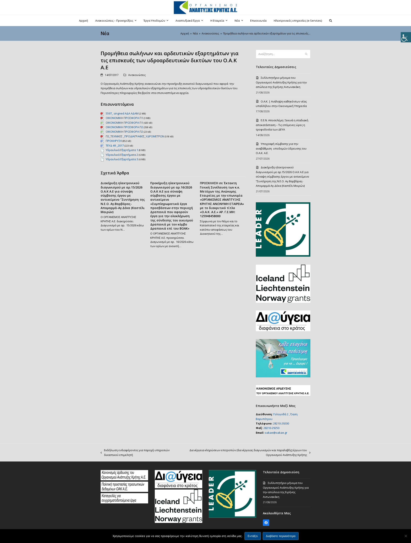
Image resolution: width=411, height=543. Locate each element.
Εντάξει (253, 536)
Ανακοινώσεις (137, 75)
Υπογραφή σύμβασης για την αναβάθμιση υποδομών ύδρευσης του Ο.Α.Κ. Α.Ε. (281, 148)
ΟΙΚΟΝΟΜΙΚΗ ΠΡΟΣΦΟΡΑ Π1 (124, 118)
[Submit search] (306, 54)
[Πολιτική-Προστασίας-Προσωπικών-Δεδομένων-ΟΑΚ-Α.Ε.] (124, 491)
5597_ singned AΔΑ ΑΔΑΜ (122, 113)
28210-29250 (271, 428)
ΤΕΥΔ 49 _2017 (115, 145)
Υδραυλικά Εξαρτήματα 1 (122, 150)
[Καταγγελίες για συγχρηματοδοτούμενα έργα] (124, 502)
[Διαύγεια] (178, 487)
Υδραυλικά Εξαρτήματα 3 (122, 159)
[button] (330, 20)
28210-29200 (281, 423)
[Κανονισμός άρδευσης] (124, 479)
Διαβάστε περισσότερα (280, 536)
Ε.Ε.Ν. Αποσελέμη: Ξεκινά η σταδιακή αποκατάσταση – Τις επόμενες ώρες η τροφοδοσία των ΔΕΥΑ (282, 124)
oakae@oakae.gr (276, 433)
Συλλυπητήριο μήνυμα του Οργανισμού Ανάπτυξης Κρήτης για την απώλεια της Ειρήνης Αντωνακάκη (281, 82)
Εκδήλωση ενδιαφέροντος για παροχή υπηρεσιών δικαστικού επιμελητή (135, 452)
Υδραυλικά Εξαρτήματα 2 (122, 155)
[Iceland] (178, 522)
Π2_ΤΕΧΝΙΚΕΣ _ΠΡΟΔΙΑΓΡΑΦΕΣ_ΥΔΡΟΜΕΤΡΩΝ (135, 136)
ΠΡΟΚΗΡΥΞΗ (114, 141)
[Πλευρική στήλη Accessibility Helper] (406, 37)
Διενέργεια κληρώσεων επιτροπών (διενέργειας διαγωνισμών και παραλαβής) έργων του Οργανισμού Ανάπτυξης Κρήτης (244, 452)
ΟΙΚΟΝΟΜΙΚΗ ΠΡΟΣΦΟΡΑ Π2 (124, 127)
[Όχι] (406, 536)
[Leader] (232, 517)
